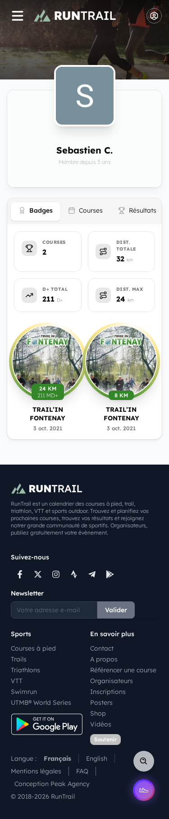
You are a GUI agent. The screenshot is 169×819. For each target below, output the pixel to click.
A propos (104, 659)
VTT (17, 681)
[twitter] (38, 574)
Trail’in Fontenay (47, 413)
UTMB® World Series (41, 702)
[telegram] (92, 574)
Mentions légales (36, 771)
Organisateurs (111, 681)
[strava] (74, 574)
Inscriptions (108, 692)
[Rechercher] (144, 761)
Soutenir (105, 739)
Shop (98, 713)
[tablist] (84, 211)
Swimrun (24, 692)
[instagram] (56, 574)
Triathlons (25, 670)
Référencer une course (123, 670)
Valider (116, 610)
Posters (101, 702)
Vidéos (100, 724)
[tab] (35, 211)
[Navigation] (17, 16)
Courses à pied (33, 648)
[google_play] (110, 574)
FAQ (82, 771)
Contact (102, 648)
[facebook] (20, 574)
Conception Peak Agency (52, 784)
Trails (19, 659)
